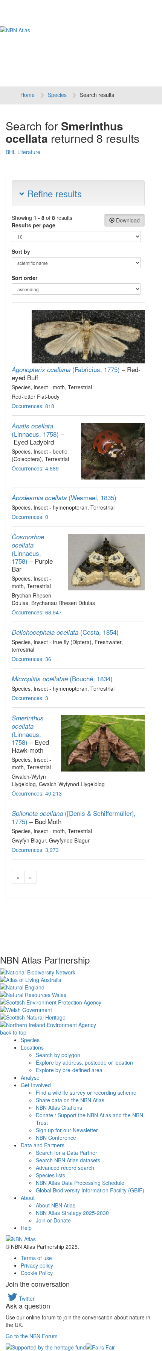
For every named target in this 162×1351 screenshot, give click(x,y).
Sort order (24, 277)
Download (127, 220)
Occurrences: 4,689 (35, 468)
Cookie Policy (37, 1273)
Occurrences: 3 (30, 698)
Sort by (21, 251)
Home (27, 94)
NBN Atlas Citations (59, 1107)
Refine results (53, 193)
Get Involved (36, 1085)
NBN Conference (56, 1137)
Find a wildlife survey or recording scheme (86, 1092)
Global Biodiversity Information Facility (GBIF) (90, 1190)
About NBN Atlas (55, 1205)
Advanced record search (65, 1167)
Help (26, 1227)
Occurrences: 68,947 (37, 612)
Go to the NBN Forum (32, 1336)
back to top (13, 1032)
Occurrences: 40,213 (37, 793)
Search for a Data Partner (66, 1152)
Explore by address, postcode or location (84, 1062)
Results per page (33, 225)
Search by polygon (58, 1055)
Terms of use (36, 1258)
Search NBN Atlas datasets (68, 1160)
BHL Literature (23, 152)
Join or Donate (53, 1220)
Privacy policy (37, 1265)
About (28, 1197)
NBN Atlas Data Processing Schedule (80, 1182)
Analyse (30, 1077)
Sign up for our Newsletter (67, 1130)
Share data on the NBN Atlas (70, 1100)
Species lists (50, 1175)
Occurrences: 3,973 (35, 849)
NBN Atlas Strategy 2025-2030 (72, 1212)
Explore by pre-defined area (69, 1070)
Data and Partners (42, 1145)
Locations (32, 1047)
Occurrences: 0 (30, 516)
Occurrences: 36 (31, 659)
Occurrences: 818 (33, 406)
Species (57, 94)
